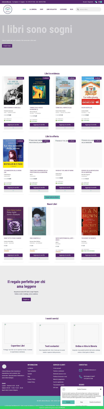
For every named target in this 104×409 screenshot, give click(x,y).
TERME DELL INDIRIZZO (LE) (64, 107)
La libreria (33, 9)
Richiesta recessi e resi (59, 374)
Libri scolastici (52, 9)
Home (24, 9)
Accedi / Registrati (88, 2)
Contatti (30, 374)
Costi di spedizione (58, 382)
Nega (81, 402)
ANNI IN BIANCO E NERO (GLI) (12, 107)
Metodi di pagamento (59, 379)
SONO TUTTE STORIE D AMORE (12, 238)
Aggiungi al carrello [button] (13, 125)
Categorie (63, 9)
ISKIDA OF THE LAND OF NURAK (64, 170)
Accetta (68, 402)
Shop (41, 9)
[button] (101, 389)
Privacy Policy (31, 379)
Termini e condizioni (58, 371)
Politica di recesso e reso (60, 376)
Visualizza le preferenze (95, 402)
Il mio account (57, 368)
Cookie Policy (31, 382)
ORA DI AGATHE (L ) (35, 238)
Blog (71, 9)
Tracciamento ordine (58, 385)
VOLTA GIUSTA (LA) (86, 107)
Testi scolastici (32, 371)
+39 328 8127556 (88, 378)
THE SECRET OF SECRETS (88, 238)
